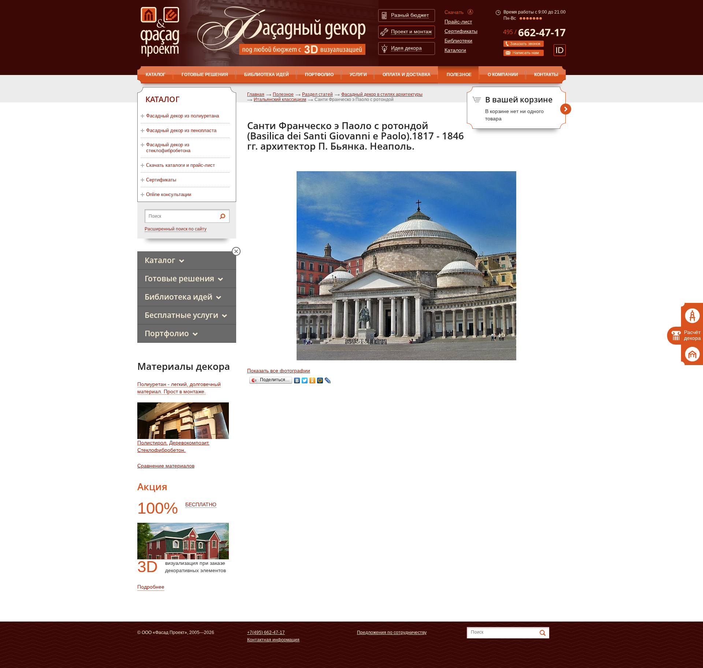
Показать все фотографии (278, 371)
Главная (255, 94)
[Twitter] (305, 380)
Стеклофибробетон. (161, 450)
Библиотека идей (266, 74)
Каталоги (455, 50)
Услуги (358, 74)
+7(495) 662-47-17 (266, 632)
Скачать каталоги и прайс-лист (180, 165)
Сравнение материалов (165, 466)
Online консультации (168, 194)
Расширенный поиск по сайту (176, 229)
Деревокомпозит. (189, 443)
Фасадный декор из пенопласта (181, 130)
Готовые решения (205, 74)
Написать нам (526, 52)
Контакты (546, 74)
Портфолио (319, 74)
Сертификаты (461, 31)
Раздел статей (317, 94)
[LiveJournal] (328, 380)
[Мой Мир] (320, 380)
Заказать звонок (525, 43)
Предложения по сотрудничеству (392, 632)
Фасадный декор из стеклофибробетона (168, 147)
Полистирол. (152, 443)
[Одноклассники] (312, 380)
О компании (503, 74)
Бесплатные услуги (181, 315)
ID (559, 50)
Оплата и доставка (407, 74)
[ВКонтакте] (297, 380)
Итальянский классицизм (280, 99)
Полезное (459, 74)
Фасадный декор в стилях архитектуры (382, 94)
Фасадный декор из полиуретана (182, 116)
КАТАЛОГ (155, 74)
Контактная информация (273, 639)
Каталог (160, 260)
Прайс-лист (458, 22)
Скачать (454, 12)
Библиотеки (458, 41)
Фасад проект (160, 32)
